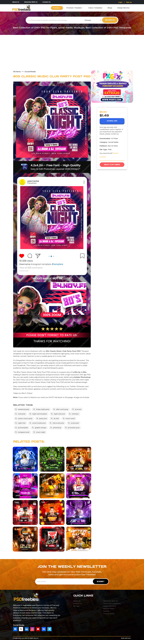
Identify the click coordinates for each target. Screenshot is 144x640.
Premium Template (74, 8)
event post (74, 423)
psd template (22, 427)
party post (42, 418)
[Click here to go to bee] (44, 629)
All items (17, 72)
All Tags (76, 606)
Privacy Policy (108, 613)
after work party (61, 409)
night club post (59, 414)
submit (100, 581)
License (106, 611)
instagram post (23, 432)
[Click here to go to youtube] (38, 629)
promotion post (73, 427)
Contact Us (46, 2)
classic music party (24, 418)
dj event (77, 409)
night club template (39, 414)
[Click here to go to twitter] (21, 629)
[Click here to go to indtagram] (33, 629)
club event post (58, 423)
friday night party (42, 409)
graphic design (40, 427)
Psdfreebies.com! (29, 605)
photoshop (56, 427)
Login (120, 2)
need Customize (112, 165)
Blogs (110, 8)
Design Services (109, 606)
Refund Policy (108, 608)
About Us (15, 2)
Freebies (56, 8)
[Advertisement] (72, 54)
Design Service (123, 8)
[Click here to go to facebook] (15, 629)
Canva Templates (95, 8)
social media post (38, 423)
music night (40, 432)
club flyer (75, 414)
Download (112, 121)
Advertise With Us (30, 2)
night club (21, 423)
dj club (56, 418)
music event (70, 418)
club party (21, 414)
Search (110, 20)
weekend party (23, 409)
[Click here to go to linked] (27, 629)
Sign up (129, 2)
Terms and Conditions (112, 603)
